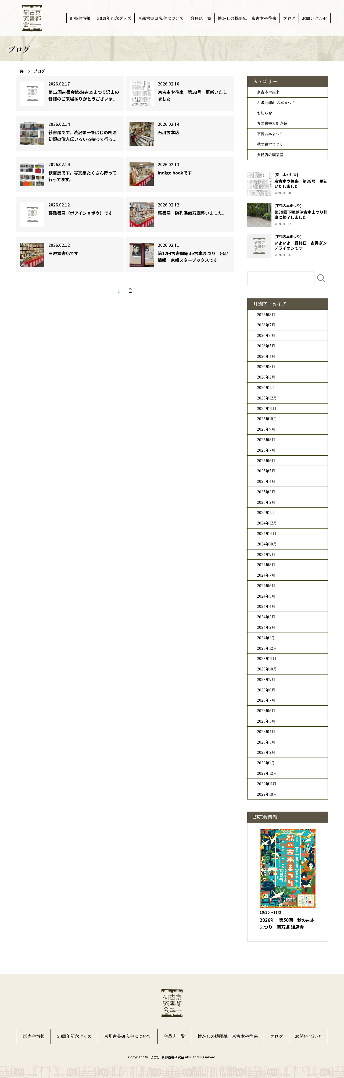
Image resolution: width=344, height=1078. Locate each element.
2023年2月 (266, 752)
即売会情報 (80, 18)
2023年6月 (266, 710)
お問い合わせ (314, 18)
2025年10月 (267, 418)
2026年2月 (266, 377)
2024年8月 (266, 564)
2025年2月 (266, 502)
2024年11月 (266, 533)
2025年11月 (266, 408)
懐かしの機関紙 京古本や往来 (247, 18)
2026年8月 (266, 314)
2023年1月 (266, 762)
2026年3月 (266, 366)
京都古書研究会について (161, 18)
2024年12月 (267, 523)
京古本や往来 (268, 92)
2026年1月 (266, 387)
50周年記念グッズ (114, 18)
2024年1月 (266, 637)
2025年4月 (266, 481)
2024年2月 (266, 627)
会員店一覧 (200, 18)
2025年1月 (266, 512)
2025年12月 (267, 398)
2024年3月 (266, 616)
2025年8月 (266, 439)
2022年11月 (266, 783)
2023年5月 (266, 721)
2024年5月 (266, 596)
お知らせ (264, 113)
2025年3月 (266, 491)
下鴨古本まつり (270, 133)
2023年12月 (267, 648)
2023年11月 (266, 658)
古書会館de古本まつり (276, 102)
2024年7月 (266, 575)
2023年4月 (266, 731)
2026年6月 (266, 335)
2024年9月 (266, 554)
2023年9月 (266, 679)
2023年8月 (266, 690)
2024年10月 (267, 544)
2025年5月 (266, 470)
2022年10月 (267, 794)
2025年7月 (266, 450)
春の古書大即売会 (272, 123)
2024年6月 (266, 585)
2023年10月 (267, 669)
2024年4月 (266, 606)
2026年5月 (266, 345)
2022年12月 (267, 773)
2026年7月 (266, 324)
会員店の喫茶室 (270, 154)
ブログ (289, 18)
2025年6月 (266, 460)
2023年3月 (266, 742)
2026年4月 (266, 356)
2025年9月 (266, 429)
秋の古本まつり (270, 144)
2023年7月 (266, 700)
